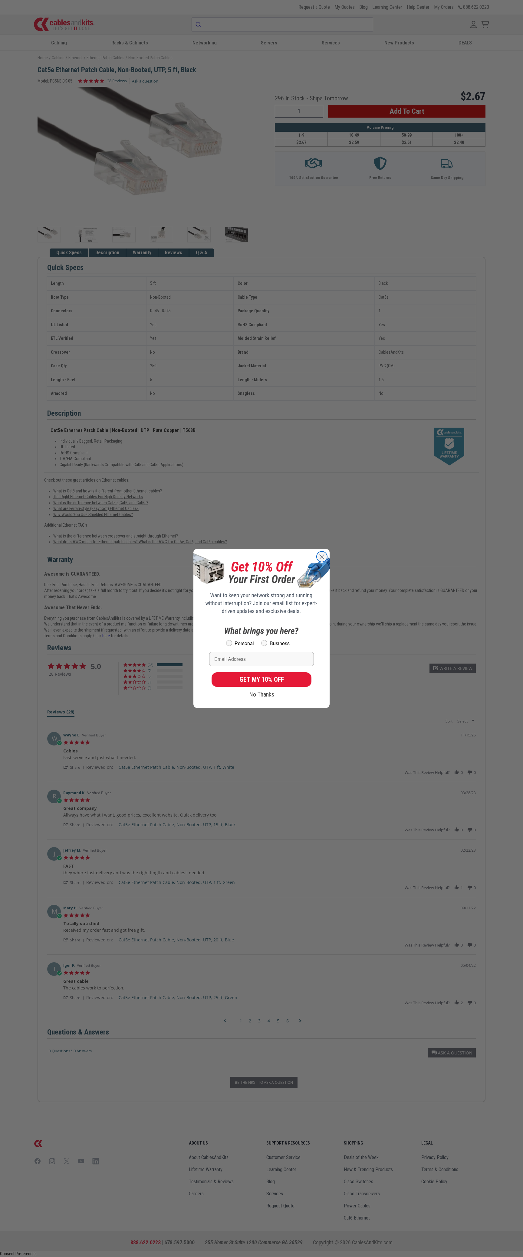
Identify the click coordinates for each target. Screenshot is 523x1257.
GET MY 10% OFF (261, 679)
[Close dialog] (322, 556)
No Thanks (261, 694)
